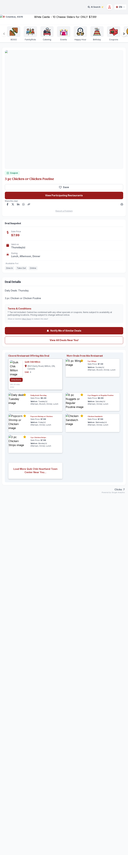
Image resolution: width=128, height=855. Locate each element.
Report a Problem (64, 211)
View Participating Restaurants (64, 195)
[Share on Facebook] (7, 204)
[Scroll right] (124, 33)
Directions (16, 380)
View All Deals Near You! (64, 340)
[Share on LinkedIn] (18, 204)
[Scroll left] (4, 33)
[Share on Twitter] (13, 204)
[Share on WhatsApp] (23, 204)
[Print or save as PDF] (121, 204)
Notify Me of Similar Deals (65, 330)
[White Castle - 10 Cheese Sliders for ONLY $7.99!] (64, 19)
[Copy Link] (29, 204)
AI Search (95, 7)
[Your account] (109, 7)
